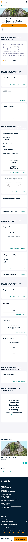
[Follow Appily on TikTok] (18, 532)
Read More (14, 59)
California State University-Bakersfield (11, 457)
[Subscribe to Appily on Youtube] (23, 532)
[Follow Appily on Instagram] (4, 532)
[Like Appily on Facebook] (13, 532)
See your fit (5, 155)
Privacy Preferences (5, 507)
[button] (2, 30)
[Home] (4, 2)
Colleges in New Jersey (6, 471)
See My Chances (14, 25)
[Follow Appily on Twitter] (9, 532)
